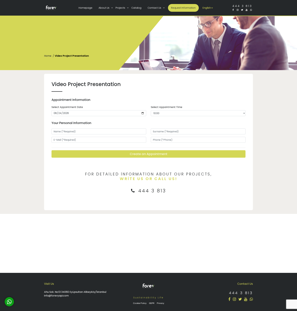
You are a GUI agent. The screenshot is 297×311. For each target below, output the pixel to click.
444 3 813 (242, 6)
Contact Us (154, 8)
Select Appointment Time (166, 107)
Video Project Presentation (72, 56)
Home (48, 56)
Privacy (160, 303)
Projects (120, 8)
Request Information (183, 8)
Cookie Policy (139, 303)
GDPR (151, 303)
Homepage (85, 8)
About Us (104, 8)
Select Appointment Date (67, 107)
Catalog (136, 8)
